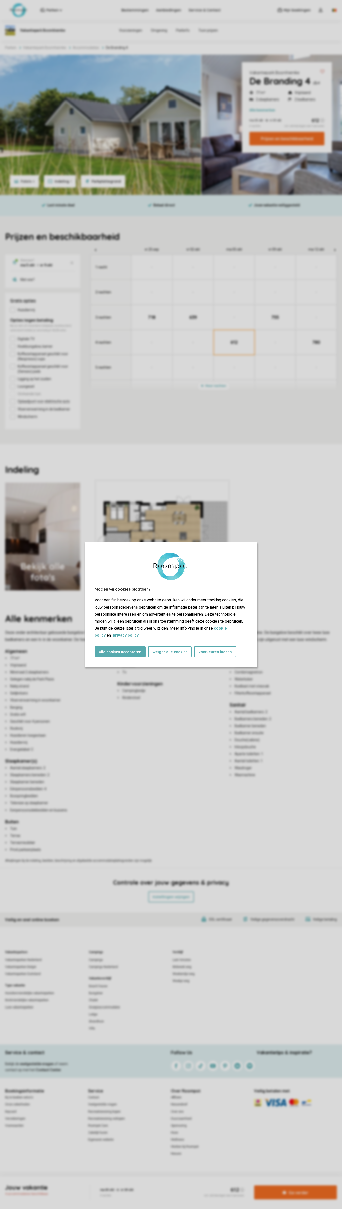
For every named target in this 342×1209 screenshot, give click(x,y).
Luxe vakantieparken (19, 1007)
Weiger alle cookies (169, 652)
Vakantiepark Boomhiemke (274, 72)
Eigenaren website (101, 1139)
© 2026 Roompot (224, 1185)
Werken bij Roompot (185, 1146)
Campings (96, 952)
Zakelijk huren (98, 1132)
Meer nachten (215, 386)
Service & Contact (205, 10)
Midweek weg (182, 967)
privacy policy (126, 635)
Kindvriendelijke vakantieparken (27, 1000)
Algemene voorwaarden (122, 1185)
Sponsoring (179, 1125)
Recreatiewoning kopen (104, 1111)
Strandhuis (96, 1021)
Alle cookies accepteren (120, 652)
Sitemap (201, 1185)
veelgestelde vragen (37, 1064)
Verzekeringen (15, 1118)
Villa (92, 1028)
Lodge (93, 1014)
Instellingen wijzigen (171, 897)
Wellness (177, 1139)
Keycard (10, 1111)
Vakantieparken (16, 952)
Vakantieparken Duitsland (23, 974)
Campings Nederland (103, 967)
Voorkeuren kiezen (215, 652)
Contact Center (48, 1070)
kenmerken (262, 110)
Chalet (93, 1000)
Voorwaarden (14, 1125)
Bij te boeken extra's (19, 1097)
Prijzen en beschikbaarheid (287, 138)
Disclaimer (183, 1185)
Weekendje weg (184, 974)
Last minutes (182, 960)
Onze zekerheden (17, 1104)
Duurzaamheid (181, 1118)
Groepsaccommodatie (104, 1007)
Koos (174, 1132)
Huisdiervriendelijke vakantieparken (29, 993)
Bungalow (96, 993)
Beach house (98, 986)
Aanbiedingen (168, 10)
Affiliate (176, 1097)
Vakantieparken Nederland (23, 960)
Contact (93, 1097)
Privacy (149, 1185)
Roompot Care (98, 1125)
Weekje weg (181, 981)
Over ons (177, 1111)
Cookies (165, 1185)
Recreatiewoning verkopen (106, 1118)
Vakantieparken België (20, 967)
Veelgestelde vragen (102, 1104)
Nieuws (176, 1153)
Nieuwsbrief (179, 1104)
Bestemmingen (135, 10)
